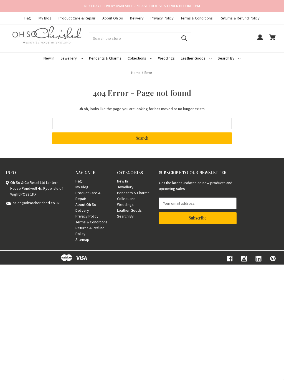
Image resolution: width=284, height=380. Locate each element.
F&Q (28, 18)
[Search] (184, 38)
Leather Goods (193, 58)
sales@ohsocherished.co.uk (36, 202)
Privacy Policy (162, 18)
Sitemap (82, 239)
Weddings (166, 58)
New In (49, 58)
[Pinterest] (273, 258)
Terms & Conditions (197, 18)
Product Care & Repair (77, 18)
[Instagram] (244, 258)
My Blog (45, 18)
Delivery (137, 18)
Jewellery (69, 58)
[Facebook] (230, 258)
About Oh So (112, 18)
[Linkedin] (258, 258)
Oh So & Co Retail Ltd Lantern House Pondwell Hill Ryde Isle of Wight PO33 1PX (36, 188)
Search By (226, 58)
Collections (137, 58)
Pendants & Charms (105, 58)
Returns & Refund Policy (240, 18)
